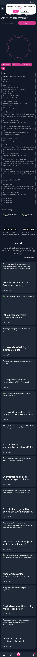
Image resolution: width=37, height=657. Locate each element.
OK (16, 11)
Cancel (25, 11)
